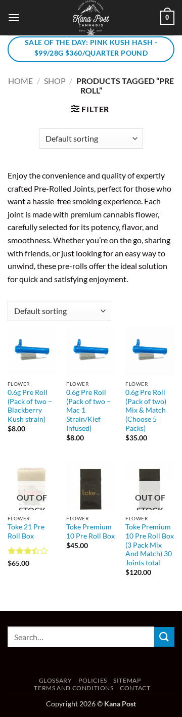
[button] (14, 17)
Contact (135, 688)
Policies (92, 680)
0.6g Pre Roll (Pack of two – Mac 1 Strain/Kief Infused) (88, 410)
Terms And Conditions (73, 688)
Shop (55, 80)
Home (20, 80)
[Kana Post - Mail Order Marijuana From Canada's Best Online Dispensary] (91, 17)
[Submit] (164, 637)
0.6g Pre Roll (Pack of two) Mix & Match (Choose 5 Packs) (145, 410)
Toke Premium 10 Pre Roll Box (90, 531)
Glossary (55, 680)
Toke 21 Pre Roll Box (26, 531)
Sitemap (127, 680)
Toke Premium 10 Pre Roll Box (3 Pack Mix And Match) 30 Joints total (149, 545)
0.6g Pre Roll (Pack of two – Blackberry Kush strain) (30, 405)
